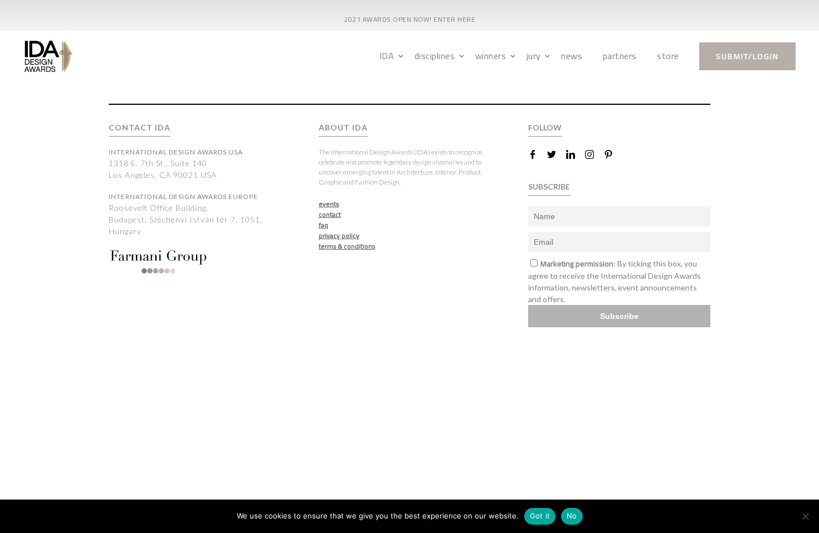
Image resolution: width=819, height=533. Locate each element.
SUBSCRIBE (549, 186)
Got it (540, 515)
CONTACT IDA (139, 127)
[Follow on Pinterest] (613, 154)
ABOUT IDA (343, 127)
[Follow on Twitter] (556, 154)
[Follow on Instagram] (594, 154)
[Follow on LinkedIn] (575, 154)
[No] (805, 516)
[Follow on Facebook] (537, 154)
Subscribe (619, 316)
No (572, 515)
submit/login (747, 56)
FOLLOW (545, 127)
